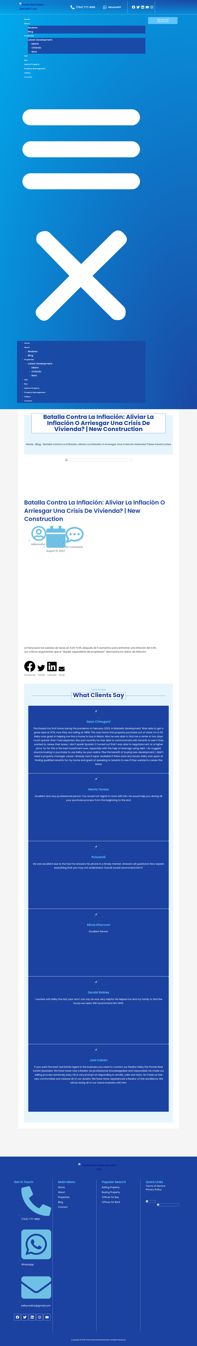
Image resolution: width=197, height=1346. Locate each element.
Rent (34, 51)
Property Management (35, 68)
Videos (27, 73)
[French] (164, 4)
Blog (30, 31)
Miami (35, 43)
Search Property (31, 64)
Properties (29, 35)
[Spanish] (164, 8)
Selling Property (111, 1187)
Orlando (36, 47)
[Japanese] (174, 4)
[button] (81, 212)
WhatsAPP (114, 7)
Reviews (33, 27)
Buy (26, 60)
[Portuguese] (157, 8)
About (27, 23)
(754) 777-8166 (85, 7)
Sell (26, 56)
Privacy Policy (154, 1189)
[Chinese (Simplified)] (157, 4)
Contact (28, 77)
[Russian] (160, 8)
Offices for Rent (111, 1202)
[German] (167, 4)
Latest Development (40, 39)
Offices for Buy (110, 1197)
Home (27, 19)
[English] (160, 4)
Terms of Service (155, 1186)
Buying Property (111, 1192)
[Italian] (171, 4)
